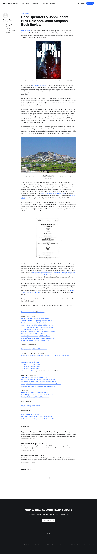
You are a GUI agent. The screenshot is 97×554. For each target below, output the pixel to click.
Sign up (48, 533)
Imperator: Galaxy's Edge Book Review (33, 334)
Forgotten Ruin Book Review (30, 414)
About (27, 3)
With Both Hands (10, 3)
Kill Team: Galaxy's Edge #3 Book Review (34, 323)
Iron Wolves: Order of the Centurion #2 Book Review (38, 379)
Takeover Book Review (28, 371)
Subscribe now (49, 520)
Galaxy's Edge (25, 13)
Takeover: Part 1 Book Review (30, 362)
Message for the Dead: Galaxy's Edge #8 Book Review (38, 338)
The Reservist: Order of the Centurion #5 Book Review (38, 386)
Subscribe (90, 3)
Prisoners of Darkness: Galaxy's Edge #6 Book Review (38, 331)
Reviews (8, 27)
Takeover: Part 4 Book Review (30, 368)
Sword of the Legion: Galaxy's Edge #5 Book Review (37, 327)
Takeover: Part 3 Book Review (30, 366)
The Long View (44, 3)
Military (8, 28)
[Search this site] (78, 3)
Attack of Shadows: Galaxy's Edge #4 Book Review (37, 325)
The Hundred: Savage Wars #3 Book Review (35, 397)
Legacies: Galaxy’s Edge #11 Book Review (34, 349)
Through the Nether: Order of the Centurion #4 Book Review (41, 384)
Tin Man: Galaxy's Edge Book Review (33, 329)
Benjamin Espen (8, 20)
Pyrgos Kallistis (46, 175)
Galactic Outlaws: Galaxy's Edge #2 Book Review (36, 320)
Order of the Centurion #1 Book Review (34, 377)
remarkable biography (39, 85)
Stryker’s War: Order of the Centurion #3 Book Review (38, 382)
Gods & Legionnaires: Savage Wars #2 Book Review (37, 395)
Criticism (52, 3)
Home (22, 3)
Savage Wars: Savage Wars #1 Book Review (34, 392)
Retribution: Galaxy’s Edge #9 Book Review (35, 340)
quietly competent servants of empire (52, 193)
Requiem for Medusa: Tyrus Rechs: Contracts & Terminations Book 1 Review (45, 355)
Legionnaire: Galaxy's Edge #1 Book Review (35, 318)
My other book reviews (28, 312)
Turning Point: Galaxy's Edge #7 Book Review (35, 336)
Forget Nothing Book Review (30, 406)
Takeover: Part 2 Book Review (30, 364)
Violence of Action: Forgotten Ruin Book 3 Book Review (39, 419)
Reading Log (35, 3)
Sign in (83, 3)
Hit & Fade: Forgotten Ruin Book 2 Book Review (36, 416)
